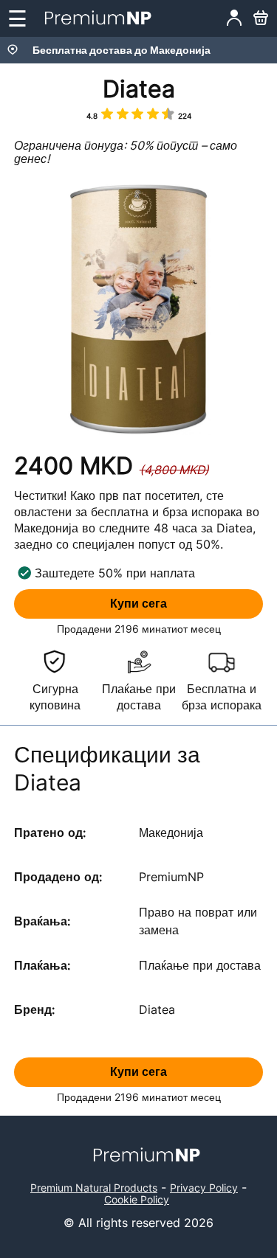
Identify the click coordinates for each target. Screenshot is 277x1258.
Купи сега (138, 603)
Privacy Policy (204, 1187)
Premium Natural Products (93, 1187)
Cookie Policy (136, 1199)
